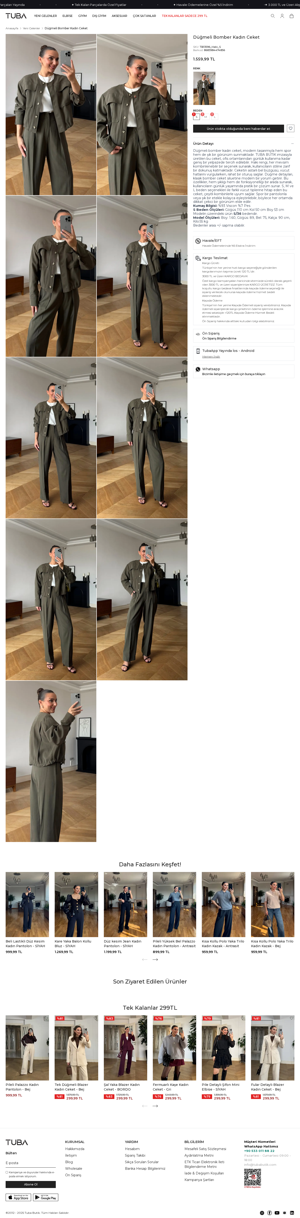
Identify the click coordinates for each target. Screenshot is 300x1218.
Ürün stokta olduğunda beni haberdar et (238, 128)
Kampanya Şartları (199, 1180)
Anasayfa (12, 28)
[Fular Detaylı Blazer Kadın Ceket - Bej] (272, 1047)
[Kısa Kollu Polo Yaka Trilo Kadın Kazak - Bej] (272, 904)
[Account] (282, 16)
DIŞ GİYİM (99, 16)
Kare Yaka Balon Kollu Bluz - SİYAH (73, 943)
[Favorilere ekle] (290, 128)
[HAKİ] (204, 88)
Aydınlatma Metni (199, 1155)
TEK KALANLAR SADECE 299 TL (184, 16)
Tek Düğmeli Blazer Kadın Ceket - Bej (71, 1087)
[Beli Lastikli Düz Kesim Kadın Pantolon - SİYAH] (27, 904)
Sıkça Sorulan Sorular (142, 1162)
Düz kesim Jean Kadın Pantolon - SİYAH (122, 943)
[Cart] (291, 16)
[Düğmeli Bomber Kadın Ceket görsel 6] (142, 437)
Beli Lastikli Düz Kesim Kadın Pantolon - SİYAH (25, 943)
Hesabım (132, 1149)
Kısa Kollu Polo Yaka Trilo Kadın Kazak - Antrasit (223, 943)
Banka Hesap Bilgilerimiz (145, 1168)
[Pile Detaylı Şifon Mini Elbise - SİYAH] (223, 1047)
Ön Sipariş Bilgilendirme (219, 338)
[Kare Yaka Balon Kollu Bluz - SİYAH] (76, 904)
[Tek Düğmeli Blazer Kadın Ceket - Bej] (76, 1047)
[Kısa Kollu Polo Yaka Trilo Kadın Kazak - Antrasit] (223, 904)
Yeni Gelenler (31, 28)
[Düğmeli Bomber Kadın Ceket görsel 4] (142, 276)
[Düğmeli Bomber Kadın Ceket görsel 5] (51, 437)
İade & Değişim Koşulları (204, 1173)
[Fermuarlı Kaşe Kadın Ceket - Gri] (174, 1047)
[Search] (273, 16)
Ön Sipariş (73, 1175)
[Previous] (145, 959)
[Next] (155, 959)
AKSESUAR (119, 16)
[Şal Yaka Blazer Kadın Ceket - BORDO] (125, 1047)
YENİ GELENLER (45, 16)
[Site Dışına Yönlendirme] (262, 1213)
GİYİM (82, 16)
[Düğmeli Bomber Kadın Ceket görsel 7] (51, 599)
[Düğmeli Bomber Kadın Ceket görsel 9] (51, 761)
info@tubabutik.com (260, 1164)
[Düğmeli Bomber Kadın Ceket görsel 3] (51, 276)
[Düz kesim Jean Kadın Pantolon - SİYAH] (125, 904)
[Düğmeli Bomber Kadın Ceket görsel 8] (142, 599)
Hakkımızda (74, 1149)
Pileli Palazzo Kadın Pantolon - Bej (22, 1087)
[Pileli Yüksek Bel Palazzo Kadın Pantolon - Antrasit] (174, 904)
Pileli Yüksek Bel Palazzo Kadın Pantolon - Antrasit (174, 943)
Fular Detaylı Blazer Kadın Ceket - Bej (267, 1087)
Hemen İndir (211, 356)
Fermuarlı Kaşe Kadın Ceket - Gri (170, 1087)
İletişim (71, 1155)
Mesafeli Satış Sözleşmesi (205, 1149)
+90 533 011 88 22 (259, 1151)
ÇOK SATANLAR (144, 16)
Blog (69, 1162)
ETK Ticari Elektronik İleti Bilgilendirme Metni (204, 1164)
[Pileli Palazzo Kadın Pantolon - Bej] (27, 1047)
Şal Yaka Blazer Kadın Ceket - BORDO (122, 1087)
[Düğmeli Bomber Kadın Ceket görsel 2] (142, 114)
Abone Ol (31, 1184)
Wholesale (73, 1168)
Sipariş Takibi (135, 1155)
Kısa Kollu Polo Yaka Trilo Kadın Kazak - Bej (272, 943)
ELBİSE (68, 16)
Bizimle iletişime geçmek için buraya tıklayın (233, 374)
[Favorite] (46, 875)
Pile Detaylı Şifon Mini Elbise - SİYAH (220, 1087)
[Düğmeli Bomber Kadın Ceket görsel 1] (51, 114)
